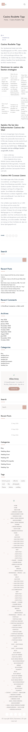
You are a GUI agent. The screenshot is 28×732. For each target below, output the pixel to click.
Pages (15, 533)
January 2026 (5, 324)
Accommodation (17, 547)
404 (24, 573)
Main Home (17, 510)
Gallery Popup (17, 625)
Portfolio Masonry (17, 621)
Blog (2, 353)
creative (23, 481)
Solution (11, 487)
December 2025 (6, 326)
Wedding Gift (4, 359)
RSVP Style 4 (18, 558)
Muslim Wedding (17, 526)
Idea (9, 484)
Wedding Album (5, 355)
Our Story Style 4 (19, 545)
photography (16, 484)
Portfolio (16, 617)
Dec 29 (4, 40)
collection (15, 481)
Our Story (17, 537)
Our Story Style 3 (19, 543)
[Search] (24, 260)
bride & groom (6, 481)
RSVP (17, 549)
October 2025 (5, 330)
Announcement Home (17, 514)
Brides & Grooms (17, 564)
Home (15, 505)
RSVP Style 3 (18, 556)
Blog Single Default (17, 659)
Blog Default (17, 652)
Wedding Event (4, 357)
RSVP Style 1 (18, 552)
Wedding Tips (4, 365)
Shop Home (17, 528)
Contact (8, 692)
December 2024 (6, 338)
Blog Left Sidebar (17, 655)
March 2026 (4, 322)
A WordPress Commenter (8, 306)
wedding (18, 487)
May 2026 (4, 320)
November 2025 (6, 328)
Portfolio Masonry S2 (17, 623)
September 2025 (6, 332)
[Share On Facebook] (7, 235)
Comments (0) (5, 38)
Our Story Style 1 (19, 539)
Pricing (20, 573)
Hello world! (20, 306)
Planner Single (17, 562)
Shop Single (19, 644)
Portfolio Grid (17, 619)
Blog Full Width (17, 657)
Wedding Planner (5, 363)
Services (17, 566)
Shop (15, 642)
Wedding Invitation (17, 531)
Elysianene (17, 719)
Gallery (14, 560)
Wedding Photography (6, 361)
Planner (4, 487)
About (17, 535)
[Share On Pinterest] (16, 235)
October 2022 (5, 340)
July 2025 (3, 336)
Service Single (19, 571)
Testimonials (12, 573)
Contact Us (14, 389)
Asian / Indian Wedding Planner (16, 705)
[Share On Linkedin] (13, 235)
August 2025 (5, 334)
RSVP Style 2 (18, 554)
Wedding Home (17, 516)
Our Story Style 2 (19, 541)
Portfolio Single (17, 627)
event (3, 484)
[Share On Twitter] (10, 235)
